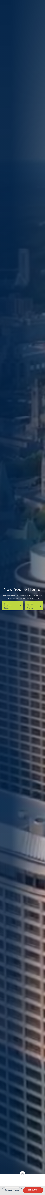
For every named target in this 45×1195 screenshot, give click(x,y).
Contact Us (33, 1190)
